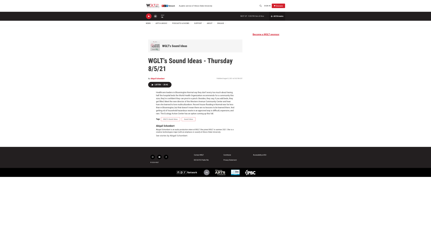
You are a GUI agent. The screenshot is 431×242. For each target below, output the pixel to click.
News (148, 23)
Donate (279, 6)
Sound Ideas (188, 119)
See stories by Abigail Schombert (171, 135)
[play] (149, 16)
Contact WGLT (199, 155)
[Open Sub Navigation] (152, 23)
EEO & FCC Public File (201, 160)
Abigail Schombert (158, 78)
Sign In (267, 6)
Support (198, 23)
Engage (220, 23)
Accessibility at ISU (259, 155)
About (209, 23)
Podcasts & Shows (180, 23)
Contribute (227, 155)
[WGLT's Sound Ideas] (155, 46)
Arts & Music (161, 23)
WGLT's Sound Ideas (174, 46)
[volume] (155, 16)
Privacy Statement (230, 160)
